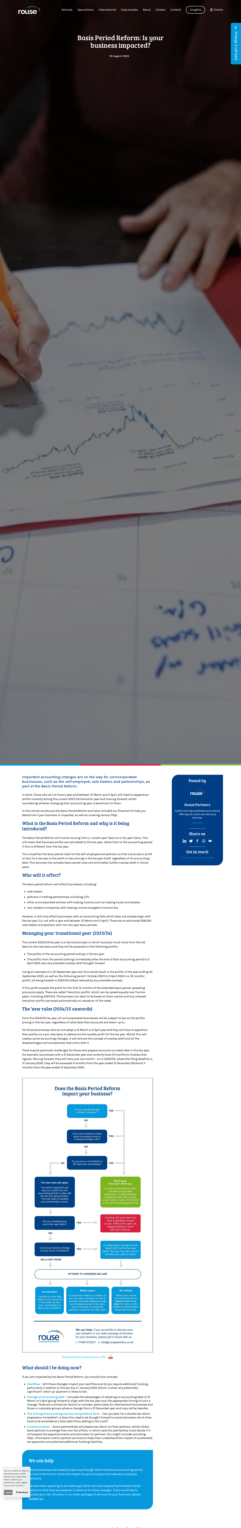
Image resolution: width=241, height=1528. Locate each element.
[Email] (210, 841)
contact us (36, 1498)
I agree (8, 1492)
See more (197, 822)
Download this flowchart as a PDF (84, 1357)
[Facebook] (197, 841)
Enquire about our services (197, 857)
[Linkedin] (184, 841)
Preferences (22, 1492)
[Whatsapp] (204, 841)
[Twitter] (191, 841)
